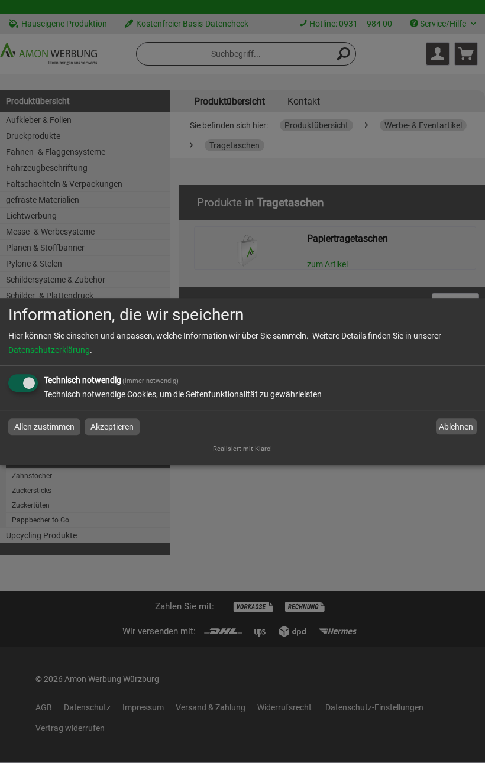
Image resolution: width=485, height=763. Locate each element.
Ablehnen (456, 426)
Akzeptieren (112, 426)
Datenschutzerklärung (49, 350)
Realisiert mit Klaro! (242, 449)
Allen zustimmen (44, 426)
